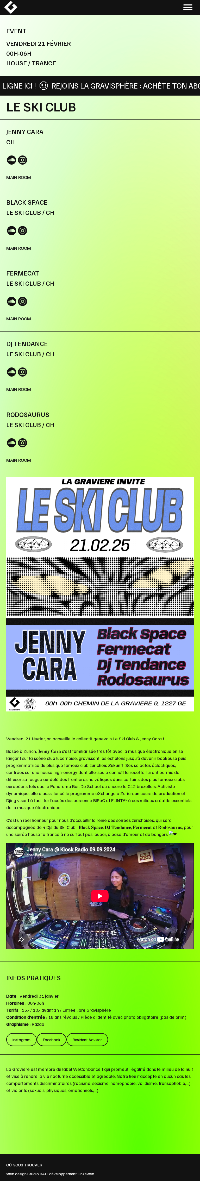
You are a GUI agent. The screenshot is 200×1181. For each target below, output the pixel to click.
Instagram (21, 1039)
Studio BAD (37, 1173)
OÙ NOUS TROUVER (24, 1164)
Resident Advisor (87, 1039)
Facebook (51, 1039)
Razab (38, 1024)
